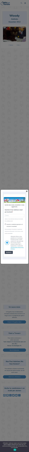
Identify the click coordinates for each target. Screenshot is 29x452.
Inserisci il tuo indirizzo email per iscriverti (14, 211)
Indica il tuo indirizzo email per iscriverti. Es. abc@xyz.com (14, 220)
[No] (27, 446)
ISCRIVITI (8, 252)
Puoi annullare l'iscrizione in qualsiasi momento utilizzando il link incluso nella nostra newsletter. (14, 231)
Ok (15, 449)
